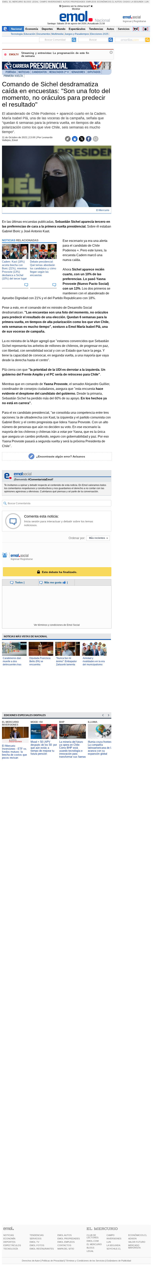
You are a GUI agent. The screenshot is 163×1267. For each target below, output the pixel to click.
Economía (31, 28)
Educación (29, 34)
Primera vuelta (13, 76)
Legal (35, 2)
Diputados (93, 72)
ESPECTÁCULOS (12, 1245)
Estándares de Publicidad (119, 1260)
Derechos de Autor (31, 1260)
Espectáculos (77, 28)
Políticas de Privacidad (53, 1260)
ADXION (132, 1238)
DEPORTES (9, 1242)
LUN (109, 1242)
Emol (5, 2)
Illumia (92, 722)
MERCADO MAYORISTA (134, 1246)
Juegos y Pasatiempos (77, 34)
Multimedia (57, 34)
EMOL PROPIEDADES (68, 1238)
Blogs (27, 2)
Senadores (78, 72)
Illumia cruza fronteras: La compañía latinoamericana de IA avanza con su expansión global (101, 747)
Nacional (16, 28)
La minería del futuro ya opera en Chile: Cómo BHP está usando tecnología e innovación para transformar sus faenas (72, 749)
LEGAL (90, 1251)
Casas (126, 2)
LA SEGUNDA (113, 1245)
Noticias (23, 72)
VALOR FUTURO (136, 1242)
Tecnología (17, 34)
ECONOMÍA (9, 1238)
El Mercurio (16, 2)
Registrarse (140, 21)
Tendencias (96, 28)
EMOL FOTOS (37, 1245)
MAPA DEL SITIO (65, 1249)
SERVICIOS (35, 1238)
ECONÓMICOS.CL (137, 1235)
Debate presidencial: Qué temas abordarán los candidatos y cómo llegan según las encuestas (43, 268)
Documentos (43, 34)
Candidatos (39, 72)
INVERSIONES (114, 1238)
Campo (43, 2)
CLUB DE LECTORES (92, 1236)
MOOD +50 (37, 722)
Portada (11, 72)
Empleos (91, 2)
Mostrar (76, 9)
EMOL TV (34, 1242)
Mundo (61, 28)
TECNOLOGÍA (10, 1249)
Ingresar (127, 21)
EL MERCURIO (94, 1244)
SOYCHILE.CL (114, 1249)
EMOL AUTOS (64, 1235)
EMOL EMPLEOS (66, 1242)
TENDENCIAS (37, 1235)
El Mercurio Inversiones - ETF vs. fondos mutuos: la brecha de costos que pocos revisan (14, 751)
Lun (146, 2)
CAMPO (110, 1235)
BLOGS (90, 1248)
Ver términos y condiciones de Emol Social (57, 625)
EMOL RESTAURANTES (42, 1249)
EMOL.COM (93, 1241)
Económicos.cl (105, 2)
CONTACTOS (64, 1245)
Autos (66, 2)
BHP (61, 722)
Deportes (47, 28)
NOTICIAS (8, 1235)
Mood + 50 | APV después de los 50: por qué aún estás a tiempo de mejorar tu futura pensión (44, 747)
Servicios (123, 28)
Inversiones (55, 2)
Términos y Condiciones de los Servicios (85, 1260)
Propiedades (78, 2)
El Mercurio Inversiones (10, 723)
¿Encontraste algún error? (60, 456)
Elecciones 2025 (99, 34)
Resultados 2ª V (59, 72)
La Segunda (137, 2)
